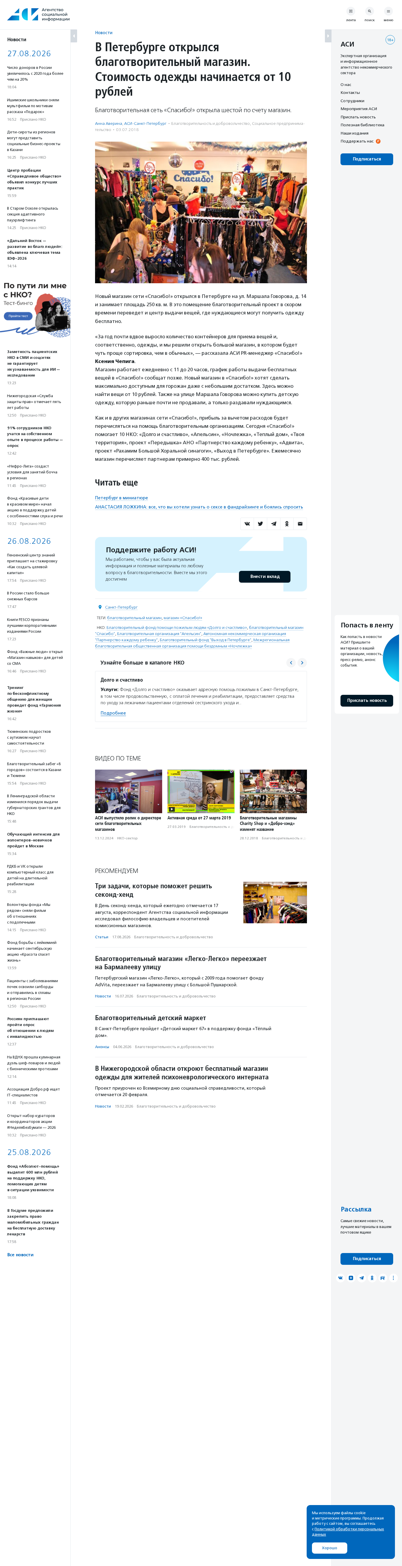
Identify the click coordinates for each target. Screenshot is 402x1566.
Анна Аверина (108, 123)
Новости (103, 32)
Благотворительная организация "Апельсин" (159, 633)
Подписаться (367, 159)
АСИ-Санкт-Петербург (145, 123)
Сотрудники (352, 100)
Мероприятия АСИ (358, 109)
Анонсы (102, 1047)
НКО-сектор (127, 838)
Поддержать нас (356, 141)
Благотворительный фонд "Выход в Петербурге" (205, 639)
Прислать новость (358, 117)
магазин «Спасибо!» (183, 617)
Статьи (101, 937)
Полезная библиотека (362, 125)
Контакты (350, 92)
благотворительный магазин (134, 617)
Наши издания (354, 133)
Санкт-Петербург (121, 607)
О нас (345, 84)
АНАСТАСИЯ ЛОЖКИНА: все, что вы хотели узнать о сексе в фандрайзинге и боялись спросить (199, 507)
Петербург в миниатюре (121, 498)
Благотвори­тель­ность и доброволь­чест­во (210, 123)
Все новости (20, 1255)
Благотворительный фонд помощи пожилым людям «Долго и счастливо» (177, 627)
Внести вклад (265, 576)
